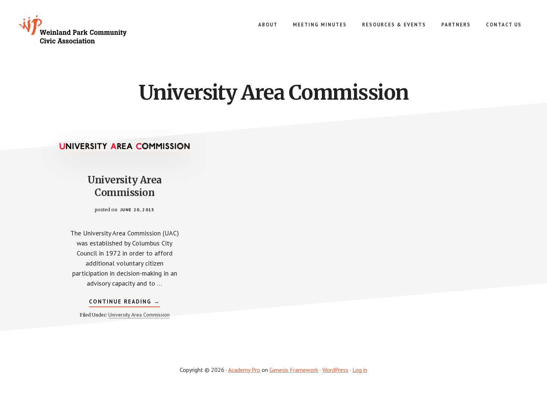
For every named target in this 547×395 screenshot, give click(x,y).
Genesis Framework (293, 369)
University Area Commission (124, 186)
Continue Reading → (124, 302)
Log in (359, 369)
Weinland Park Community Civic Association (74, 30)
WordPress (335, 369)
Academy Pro (244, 369)
